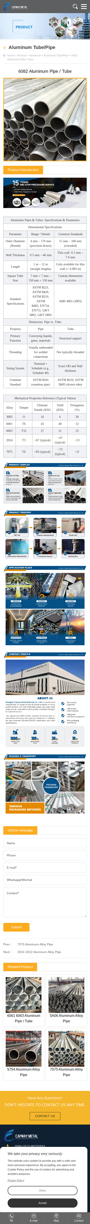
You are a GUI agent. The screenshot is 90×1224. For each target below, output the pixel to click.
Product (21, 55)
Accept (42, 1203)
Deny (42, 1190)
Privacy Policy (16, 1180)
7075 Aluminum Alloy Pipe (35, 944)
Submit (16, 927)
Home (10, 55)
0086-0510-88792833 (30, 1146)
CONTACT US (45, 1116)
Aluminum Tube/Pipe (56, 55)
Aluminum (35, 55)
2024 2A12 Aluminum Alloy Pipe (39, 952)
